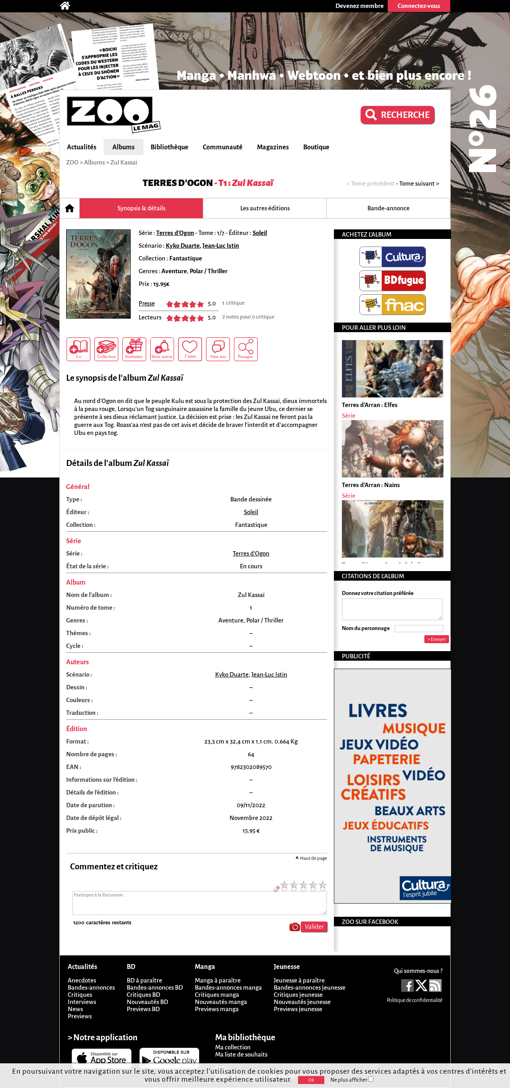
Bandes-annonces (91, 987)
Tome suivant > (419, 183)
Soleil (260, 232)
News (75, 1009)
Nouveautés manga (221, 1001)
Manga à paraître (218, 980)
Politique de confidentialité (414, 1000)
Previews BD (143, 1009)
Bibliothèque (169, 147)
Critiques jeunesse (298, 994)
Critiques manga (217, 994)
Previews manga (217, 1009)
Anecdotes (82, 980)
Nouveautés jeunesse (302, 1001)
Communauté (223, 147)
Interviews (82, 1001)
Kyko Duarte (183, 245)
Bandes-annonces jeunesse (309, 987)
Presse (147, 303)
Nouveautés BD (147, 1001)
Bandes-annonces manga (228, 987)
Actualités (81, 147)
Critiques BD (143, 994)
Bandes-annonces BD (155, 987)
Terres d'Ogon (178, 183)
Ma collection (233, 1047)
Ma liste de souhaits (241, 1054)
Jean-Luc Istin (220, 245)
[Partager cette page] (246, 349)
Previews (80, 1016)
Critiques (80, 994)
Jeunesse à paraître (299, 980)
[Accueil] (69, 6)
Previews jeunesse (298, 1009)
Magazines (273, 147)
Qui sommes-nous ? (418, 971)
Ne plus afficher (349, 1080)
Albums (123, 147)
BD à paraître (144, 980)
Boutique (316, 147)
